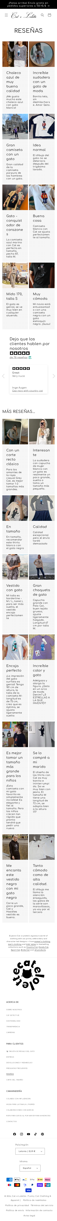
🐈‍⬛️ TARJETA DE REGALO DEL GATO (20, 1051)
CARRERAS (10, 1032)
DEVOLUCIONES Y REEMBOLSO (19, 1062)
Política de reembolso (34, 1200)
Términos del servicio (42, 1205)
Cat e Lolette (19, 1196)
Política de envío (15, 1210)
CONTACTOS (11, 1121)
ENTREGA (10, 1057)
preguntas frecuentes (17, 1068)
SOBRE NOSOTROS (14, 1009)
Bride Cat (25, 950)
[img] (30, 353)
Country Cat (32, 947)
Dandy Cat (43, 947)
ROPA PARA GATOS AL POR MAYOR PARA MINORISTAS (28, 1116)
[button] (6, 15)
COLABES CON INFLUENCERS (18, 1099)
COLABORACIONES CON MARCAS (20, 1110)
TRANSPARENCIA (13, 1026)
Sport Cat (15, 950)
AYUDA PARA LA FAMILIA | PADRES (20, 1104)
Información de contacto (39, 1210)
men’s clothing (14, 944)
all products (40, 950)
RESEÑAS (10, 1074)
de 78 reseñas (19, 357)
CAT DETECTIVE (12, 1015)
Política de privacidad (17, 1205)
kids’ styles (31, 944)
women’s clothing (42, 941)
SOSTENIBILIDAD (13, 1021)
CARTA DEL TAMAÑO (14, 1080)
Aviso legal (29, 1216)
